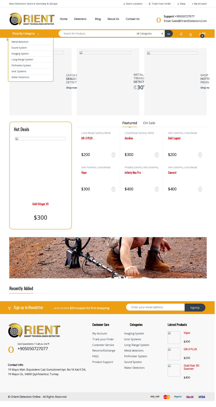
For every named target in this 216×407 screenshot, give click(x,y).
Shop (182, 3)
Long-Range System (22, 59)
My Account (200, 3)
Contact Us (132, 19)
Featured (129, 122)
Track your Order (103, 339)
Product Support (102, 362)
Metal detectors (20, 41)
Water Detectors (20, 77)
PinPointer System (21, 65)
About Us (113, 19)
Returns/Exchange (103, 350)
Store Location (134, 3)
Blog (98, 19)
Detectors (80, 19)
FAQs (95, 356)
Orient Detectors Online (25, 397)
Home (63, 19)
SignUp (195, 308)
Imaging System (20, 53)
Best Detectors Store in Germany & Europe (33, 3)
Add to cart (113, 155)
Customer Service (103, 345)
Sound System (19, 47)
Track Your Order (161, 3)
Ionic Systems (18, 71)
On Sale (149, 122)
